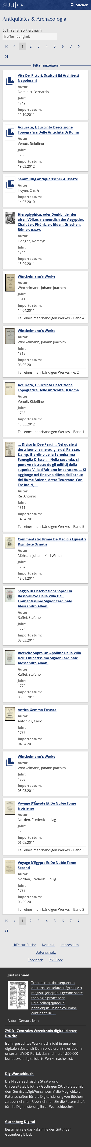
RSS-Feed (56, 960)
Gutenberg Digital (20, 1121)
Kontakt (48, 944)
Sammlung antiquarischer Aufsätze (48, 179)
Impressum (70, 944)
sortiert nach (31, 30)
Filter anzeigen (45, 65)
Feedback (35, 960)
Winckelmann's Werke (36, 276)
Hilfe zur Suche (24, 944)
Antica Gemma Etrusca (37, 709)
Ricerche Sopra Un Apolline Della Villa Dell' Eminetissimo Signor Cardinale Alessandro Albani (49, 658)
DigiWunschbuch (19, 1073)
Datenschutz (46, 952)
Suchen (79, 5)
